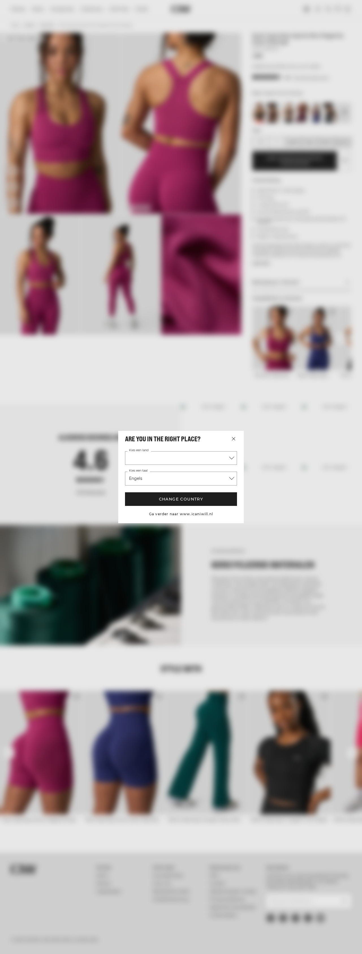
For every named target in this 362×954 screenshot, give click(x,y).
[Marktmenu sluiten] (233, 438)
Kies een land (138, 450)
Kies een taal (138, 470)
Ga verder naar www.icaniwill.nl (181, 514)
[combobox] (181, 458)
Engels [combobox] (135, 478)
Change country (181, 499)
